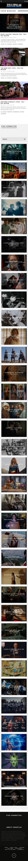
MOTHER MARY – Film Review (14, 741)
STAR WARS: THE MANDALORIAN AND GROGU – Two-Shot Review (14, 612)
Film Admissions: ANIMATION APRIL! (14, 667)
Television (9, 44)
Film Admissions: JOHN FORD (14, 446)
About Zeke (13, 847)
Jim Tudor (3, 71)
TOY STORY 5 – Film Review (14, 483)
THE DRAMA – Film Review (14, 778)
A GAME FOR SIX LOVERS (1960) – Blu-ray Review (14, 243)
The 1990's (22, 111)
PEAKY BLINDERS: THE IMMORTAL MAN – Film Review (14, 704)
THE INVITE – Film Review (14, 409)
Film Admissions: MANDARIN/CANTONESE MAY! (14, 557)
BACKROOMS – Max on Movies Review (14, 575)
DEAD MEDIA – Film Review (14, 262)
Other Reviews (16, 111)
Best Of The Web (10, 849)
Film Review (9, 111)
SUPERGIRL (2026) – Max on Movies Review (14, 465)
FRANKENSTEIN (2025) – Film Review (14, 797)
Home (6, 847)
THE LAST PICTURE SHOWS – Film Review (14, 170)
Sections (10, 848)
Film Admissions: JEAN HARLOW (14, 317)
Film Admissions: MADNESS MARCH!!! (14, 760)
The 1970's (15, 44)
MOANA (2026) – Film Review (14, 372)
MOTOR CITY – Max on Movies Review (14, 336)
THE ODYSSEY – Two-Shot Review (14, 354)
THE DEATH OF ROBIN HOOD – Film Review (14, 501)
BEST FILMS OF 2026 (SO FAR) (14, 391)
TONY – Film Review (14, 225)
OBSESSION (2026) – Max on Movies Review (14, 631)
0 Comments (20, 44)
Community (21, 849)
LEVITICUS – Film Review (14, 428)
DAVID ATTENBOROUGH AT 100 (14, 649)
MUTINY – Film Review (14, 151)
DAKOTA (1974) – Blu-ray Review (14, 538)
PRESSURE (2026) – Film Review (14, 594)
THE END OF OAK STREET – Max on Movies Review (14, 206)
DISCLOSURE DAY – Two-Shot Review (14, 520)
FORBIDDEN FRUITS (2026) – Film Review (14, 723)
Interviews (18, 848)
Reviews (22, 847)
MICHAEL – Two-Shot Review (14, 686)
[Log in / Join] (27, 1)
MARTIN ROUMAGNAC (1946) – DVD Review (14, 188)
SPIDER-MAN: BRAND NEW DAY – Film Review (14, 280)
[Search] (25, 1)
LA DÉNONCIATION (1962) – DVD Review (14, 299)
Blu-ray (2, 44)
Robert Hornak (4, 37)
